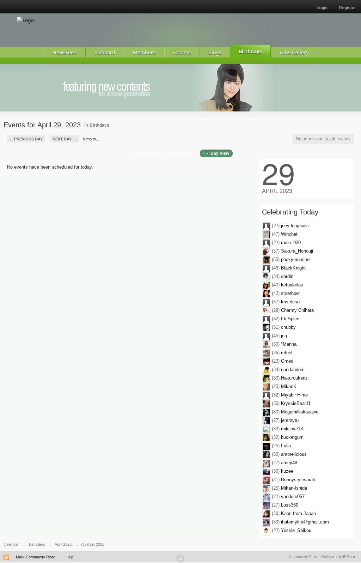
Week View (182, 153)
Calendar (11, 544)
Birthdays (99, 125)
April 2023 (63, 544)
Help (69, 557)
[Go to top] (180, 559)
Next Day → (65, 139)
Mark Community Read (35, 557)
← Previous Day (26, 139)
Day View (218, 153)
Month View (145, 153)
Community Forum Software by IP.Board (323, 557)
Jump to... (90, 139)
